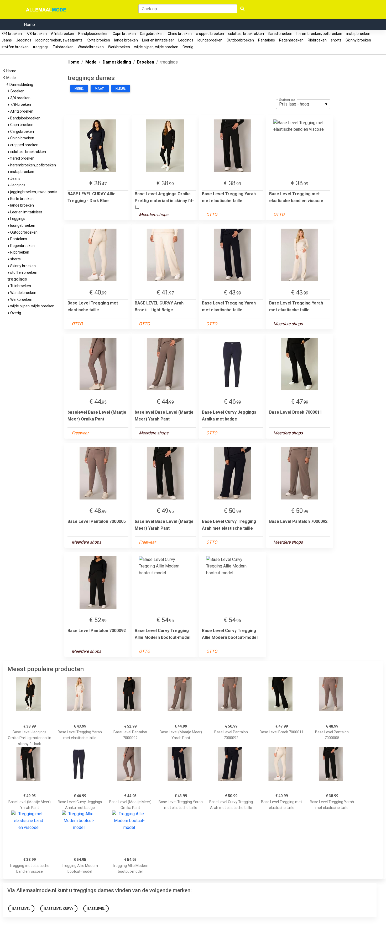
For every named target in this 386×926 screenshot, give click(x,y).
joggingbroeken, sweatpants (59, 40)
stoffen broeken (15, 47)
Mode (11, 78)
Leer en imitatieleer (158, 40)
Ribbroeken (317, 40)
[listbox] (303, 104)
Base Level (21, 909)
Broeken (18, 91)
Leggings (186, 40)
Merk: (79, 89)
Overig (188, 47)
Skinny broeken (358, 40)
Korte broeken (98, 40)
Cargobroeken (151, 33)
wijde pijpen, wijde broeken (156, 47)
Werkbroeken (119, 47)
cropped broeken (210, 33)
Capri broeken (124, 33)
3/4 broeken (11, 33)
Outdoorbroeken (240, 40)
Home (29, 24)
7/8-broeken (36, 33)
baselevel (96, 909)
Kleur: (121, 89)
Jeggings (23, 40)
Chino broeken (179, 33)
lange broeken (126, 40)
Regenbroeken (291, 40)
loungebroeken (210, 40)
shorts (336, 40)
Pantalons (267, 40)
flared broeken (280, 33)
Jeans (6, 40)
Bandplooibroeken (93, 33)
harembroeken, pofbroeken (319, 33)
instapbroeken (358, 33)
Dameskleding (22, 84)
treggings (40, 47)
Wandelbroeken (90, 47)
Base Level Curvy (58, 909)
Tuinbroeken (63, 47)
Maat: (100, 89)
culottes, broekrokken (246, 33)
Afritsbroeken (62, 33)
